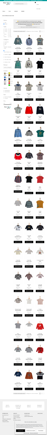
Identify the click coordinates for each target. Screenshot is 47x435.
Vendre (38, 4)
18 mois (5, 36)
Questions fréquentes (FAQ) (28, 416)
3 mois (6, 29)
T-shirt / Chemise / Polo (7, 52)
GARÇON (16, 11)
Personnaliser (40, 430)
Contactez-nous (26, 415)
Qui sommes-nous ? (5, 415)
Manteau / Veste (7, 62)
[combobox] (8, 68)
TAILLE (3, 11)
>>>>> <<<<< (29, 27)
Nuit (5, 44)
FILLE (10, 11)
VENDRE (22, 11)
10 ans (10, 36)
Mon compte (38, 8)
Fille (5, 22)
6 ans (10, 34)
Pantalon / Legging (8, 54)
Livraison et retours (16, 416)
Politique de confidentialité (6, 419)
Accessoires (7, 41)
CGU (3, 416)
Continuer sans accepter (30, 430)
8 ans (10, 35)
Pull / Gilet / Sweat (8, 59)
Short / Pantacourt (8, 57)
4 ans (10, 31)
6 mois (6, 30)
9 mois (6, 31)
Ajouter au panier (18, 53)
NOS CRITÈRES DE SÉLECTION (8, 15)
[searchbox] (9, 67)
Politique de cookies (5, 421)
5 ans (10, 32)
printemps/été (7, 90)
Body (6, 43)
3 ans (10, 30)
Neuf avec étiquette (8, 96)
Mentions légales (5, 420)
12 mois (5, 34)
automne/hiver (7, 91)
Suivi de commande (16, 415)
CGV (3, 417)
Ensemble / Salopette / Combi (8, 47)
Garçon (6, 23)
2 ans (10, 29)
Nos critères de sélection (17, 420)
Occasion (6, 98)
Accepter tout (20, 430)
